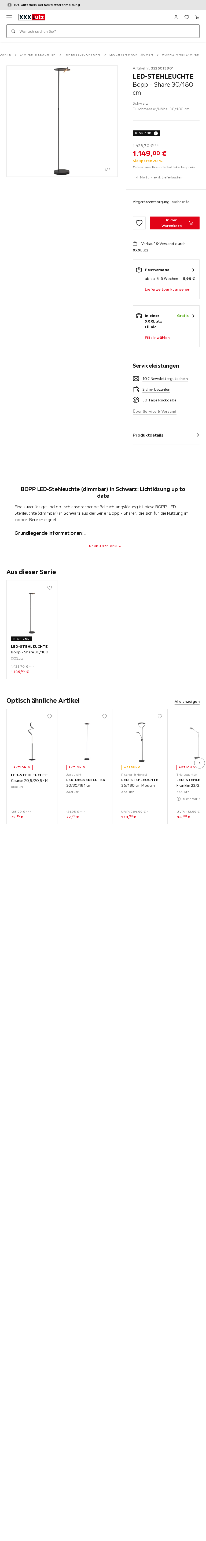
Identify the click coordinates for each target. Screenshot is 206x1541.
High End (143, 133)
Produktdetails (148, 435)
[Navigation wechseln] (9, 17)
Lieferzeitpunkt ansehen (167, 289)
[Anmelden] (176, 17)
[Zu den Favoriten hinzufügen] (139, 223)
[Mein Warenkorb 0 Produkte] (197, 17)
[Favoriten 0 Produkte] (186, 17)
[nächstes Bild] (199, 763)
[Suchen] (13, 31)
